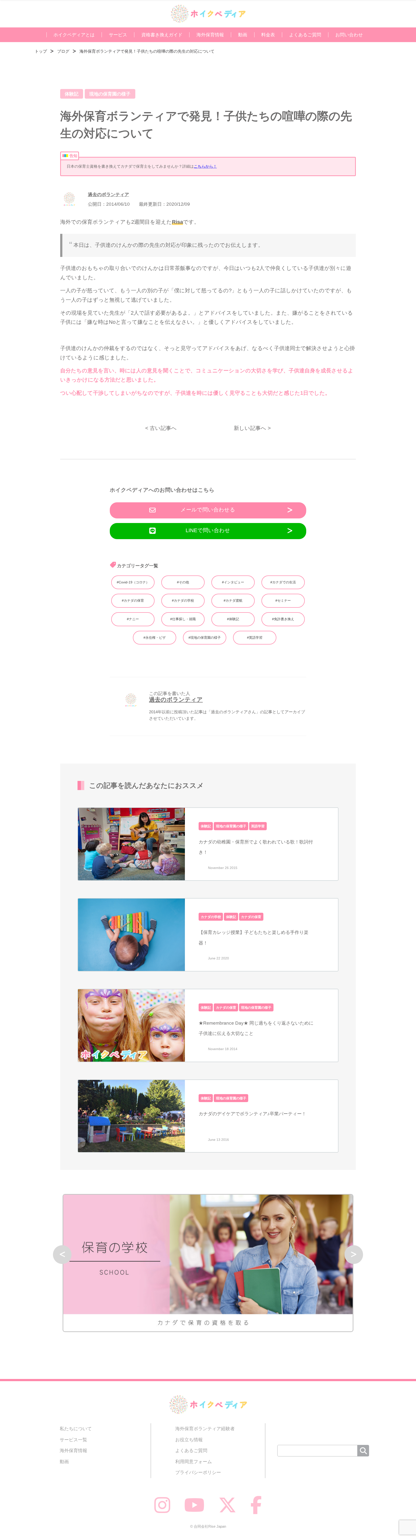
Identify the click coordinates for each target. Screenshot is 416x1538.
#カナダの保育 (133, 600)
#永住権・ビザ (154, 637)
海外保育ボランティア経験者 (205, 1428)
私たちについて (76, 1428)
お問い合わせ (349, 34)
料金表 (268, 34)
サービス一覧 (73, 1439)
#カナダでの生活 (283, 582)
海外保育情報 (210, 34)
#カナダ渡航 (233, 600)
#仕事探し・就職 (183, 619)
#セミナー (283, 600)
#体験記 (233, 619)
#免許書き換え (283, 619)
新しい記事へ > (252, 428)
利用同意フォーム (193, 1461)
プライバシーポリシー (198, 1472)
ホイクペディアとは (74, 34)
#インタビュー (233, 582)
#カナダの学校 (183, 600)
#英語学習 (254, 637)
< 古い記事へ (161, 428)
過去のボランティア (108, 194)
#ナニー (133, 619)
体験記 (71, 93)
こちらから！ (205, 166)
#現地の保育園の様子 (204, 637)
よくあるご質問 (305, 34)
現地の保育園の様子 (109, 93)
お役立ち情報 (189, 1439)
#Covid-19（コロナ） (133, 582)
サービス (118, 34)
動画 (242, 34)
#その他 (183, 582)
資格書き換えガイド (161, 34)
